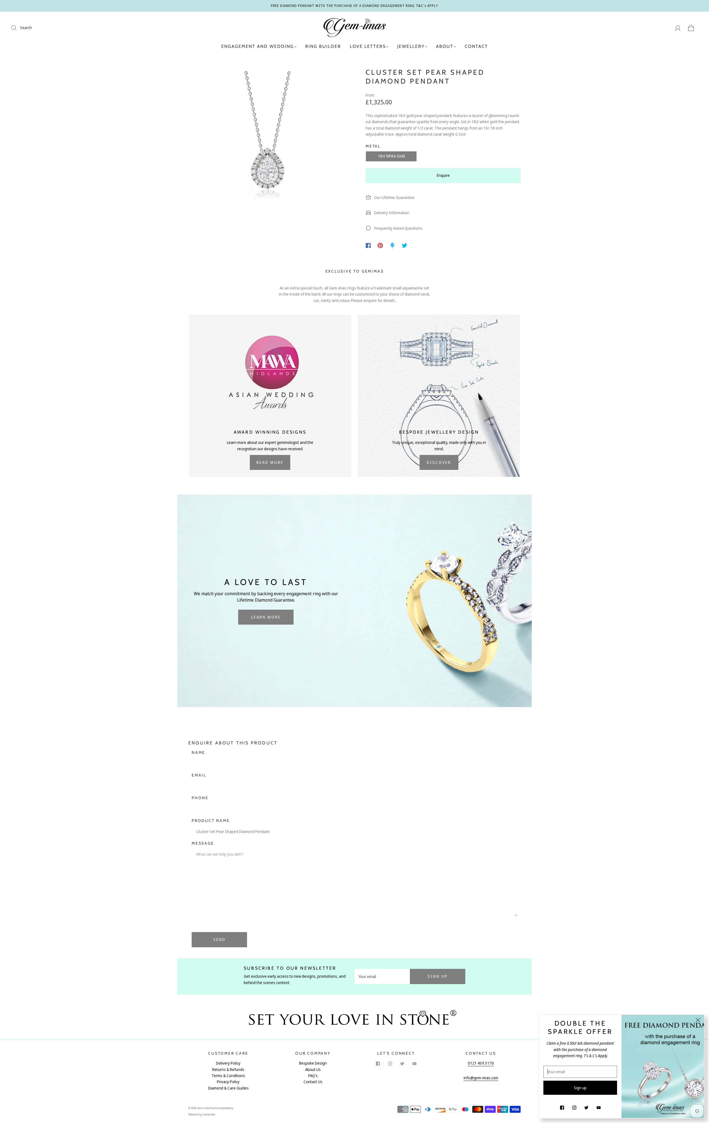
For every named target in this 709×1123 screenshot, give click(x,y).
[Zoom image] (266, 146)
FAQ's (313, 1075)
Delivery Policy (228, 1063)
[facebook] (378, 1063)
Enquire (443, 175)
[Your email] (382, 976)
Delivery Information (391, 212)
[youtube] (414, 1063)
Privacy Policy (228, 1081)
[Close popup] (698, 1021)
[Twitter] (405, 245)
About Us (313, 1069)
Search (26, 27)
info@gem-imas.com (481, 1077)
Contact (476, 46)
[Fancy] (392, 245)
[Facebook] (368, 245)
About (444, 46)
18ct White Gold (391, 156)
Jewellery (411, 46)
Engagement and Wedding (257, 46)
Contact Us (313, 1081)
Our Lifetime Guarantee (394, 197)
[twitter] (402, 1063)
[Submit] (17, 27)
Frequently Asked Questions (397, 228)
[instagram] (390, 1063)
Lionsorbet (208, 1114)
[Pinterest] (380, 245)
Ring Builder (323, 46)
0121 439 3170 (481, 1063)
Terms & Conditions (228, 1075)
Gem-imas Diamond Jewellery (215, 1108)
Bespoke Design (313, 1063)
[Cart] (691, 27)
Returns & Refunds (228, 1069)
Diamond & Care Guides (228, 1088)
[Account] (677, 27)
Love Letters (368, 46)
